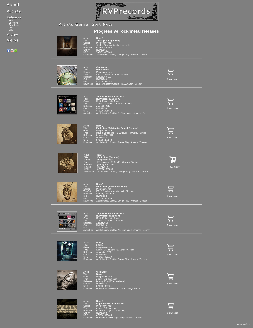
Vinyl (11, 30)
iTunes (99, 84)
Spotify (113, 55)
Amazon (134, 55)
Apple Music (102, 55)
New (11, 20)
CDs (11, 27)
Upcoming (13, 23)
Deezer (143, 55)
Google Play (123, 55)
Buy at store (172, 79)
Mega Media (134, 288)
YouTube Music (125, 113)
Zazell (123, 288)
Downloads (14, 25)
